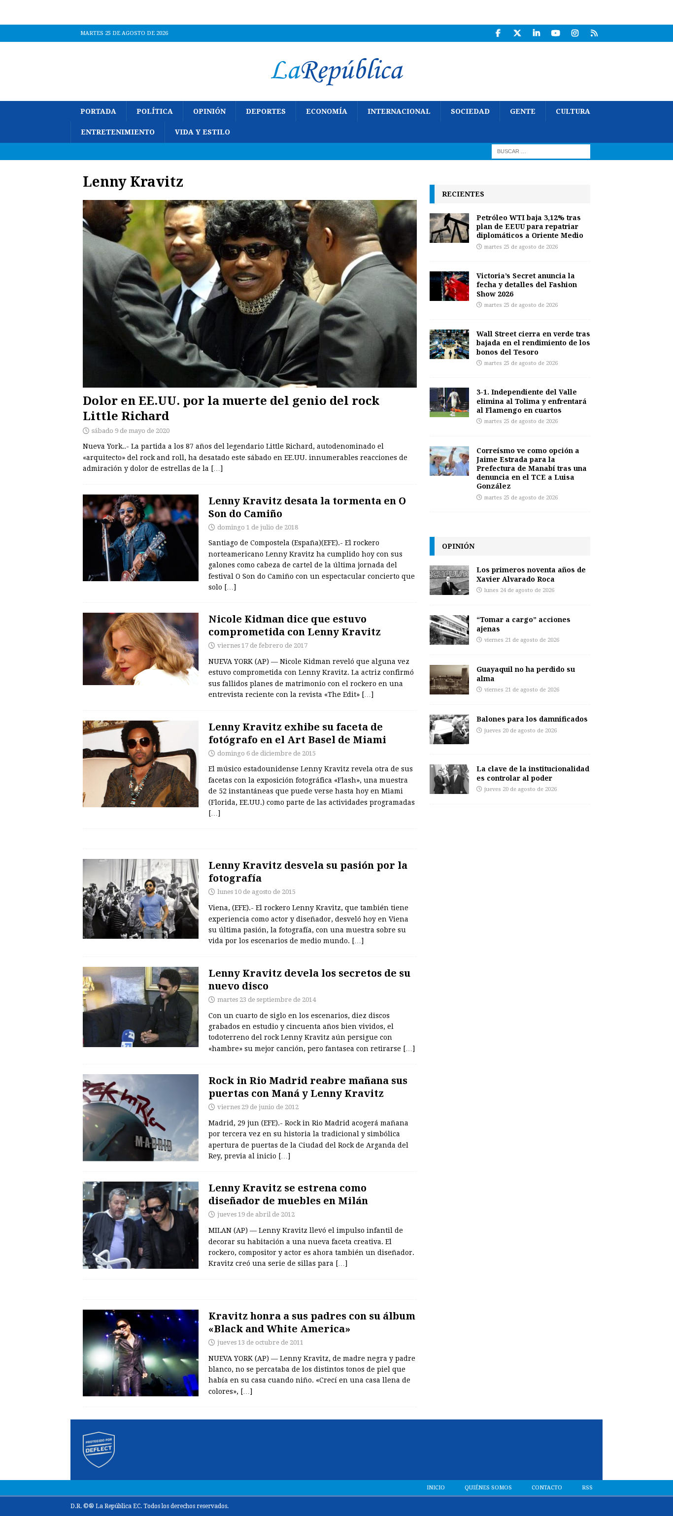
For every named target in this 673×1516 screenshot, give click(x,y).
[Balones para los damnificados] (449, 729)
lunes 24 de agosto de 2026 (519, 590)
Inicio (436, 1487)
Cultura (573, 111)
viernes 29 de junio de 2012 (258, 1107)
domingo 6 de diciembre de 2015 (266, 753)
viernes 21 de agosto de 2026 (521, 640)
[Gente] (141, 649)
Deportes (266, 111)
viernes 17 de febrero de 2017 (262, 645)
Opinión (209, 111)
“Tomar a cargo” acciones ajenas (523, 624)
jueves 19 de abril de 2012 (256, 1214)
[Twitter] (517, 33)
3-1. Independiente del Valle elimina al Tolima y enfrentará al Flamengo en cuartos (531, 400)
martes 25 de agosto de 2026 (521, 247)
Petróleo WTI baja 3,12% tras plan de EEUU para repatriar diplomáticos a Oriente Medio (529, 226)
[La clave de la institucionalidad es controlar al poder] (449, 779)
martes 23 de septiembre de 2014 (266, 999)
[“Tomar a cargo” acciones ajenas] (449, 630)
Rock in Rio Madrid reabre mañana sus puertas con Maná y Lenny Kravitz (307, 1087)
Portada (98, 111)
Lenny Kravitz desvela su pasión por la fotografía (307, 871)
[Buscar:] (541, 151)
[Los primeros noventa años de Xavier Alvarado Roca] (449, 580)
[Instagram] (574, 33)
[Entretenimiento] (141, 538)
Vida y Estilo (202, 132)
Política (154, 111)
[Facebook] (497, 33)
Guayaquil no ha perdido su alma (525, 673)
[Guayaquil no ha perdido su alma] (449, 679)
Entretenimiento (118, 132)
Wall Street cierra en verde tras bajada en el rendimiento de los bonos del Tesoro (533, 342)
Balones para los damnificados (532, 719)
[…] (217, 468)
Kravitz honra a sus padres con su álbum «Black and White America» (311, 1322)
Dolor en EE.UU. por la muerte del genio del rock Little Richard (231, 408)
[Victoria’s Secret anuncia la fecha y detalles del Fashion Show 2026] (449, 286)
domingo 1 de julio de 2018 (257, 527)
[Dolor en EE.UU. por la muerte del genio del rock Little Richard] (250, 294)
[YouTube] (555, 33)
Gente (523, 111)
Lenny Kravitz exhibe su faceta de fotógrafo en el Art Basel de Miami (297, 733)
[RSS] (594, 33)
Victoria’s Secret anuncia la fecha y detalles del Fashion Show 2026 (526, 284)
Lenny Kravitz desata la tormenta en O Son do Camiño (307, 507)
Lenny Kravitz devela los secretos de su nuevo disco (309, 979)
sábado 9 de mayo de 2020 (130, 430)
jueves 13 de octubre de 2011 (260, 1342)
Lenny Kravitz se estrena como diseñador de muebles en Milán (288, 1194)
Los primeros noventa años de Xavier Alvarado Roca (531, 574)
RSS (587, 1487)
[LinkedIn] (536, 33)
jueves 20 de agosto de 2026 (520, 730)
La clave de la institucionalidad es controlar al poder (532, 773)
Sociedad (470, 111)
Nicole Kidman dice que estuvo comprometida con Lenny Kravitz (294, 625)
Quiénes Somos (488, 1487)
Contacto (547, 1487)
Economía (326, 111)
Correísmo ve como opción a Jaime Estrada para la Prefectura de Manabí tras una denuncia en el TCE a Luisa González (531, 468)
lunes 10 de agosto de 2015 (256, 891)
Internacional (399, 111)
